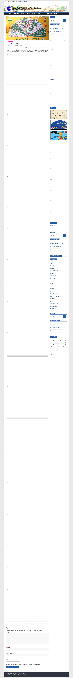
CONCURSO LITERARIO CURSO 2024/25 (57, 31)
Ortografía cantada (53, 227)
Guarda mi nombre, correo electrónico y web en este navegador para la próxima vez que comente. (24, 664)
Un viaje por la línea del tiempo (55, 309)
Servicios (34, 13)
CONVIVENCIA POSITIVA (54, 270)
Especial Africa (52, 285)
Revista (22, 13)
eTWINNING (52, 290)
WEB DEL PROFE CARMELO (55, 228)
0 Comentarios (22, 45)
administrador (16, 45)
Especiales (52, 288)
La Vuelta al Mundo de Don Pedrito (56, 296)
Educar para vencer (53, 281)
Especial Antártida (53, 286)
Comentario (8, 632)
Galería (55, 13)
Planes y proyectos (48, 13)
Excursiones (52, 291)
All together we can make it (55, 261)
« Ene (51, 354)
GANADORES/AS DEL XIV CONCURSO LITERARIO (35, 623)
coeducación (52, 266)
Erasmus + (52, 283)
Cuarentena (52, 273)
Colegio (10, 13)
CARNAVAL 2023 (12, 623)
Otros (51, 299)
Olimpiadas (52, 298)
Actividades (16, 13)
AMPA (51, 263)
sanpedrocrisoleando (54, 303)
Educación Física (53, 278)
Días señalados (9, 41)
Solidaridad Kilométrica (54, 306)
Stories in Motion (53, 308)
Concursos (52, 268)
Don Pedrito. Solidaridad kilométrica (56, 276)
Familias (39, 13)
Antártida (52, 265)
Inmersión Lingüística (54, 293)
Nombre (8, 647)
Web (7, 659)
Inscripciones (52, 295)
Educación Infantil (53, 280)
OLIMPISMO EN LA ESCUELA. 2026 (25, 1)
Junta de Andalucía (53, 225)
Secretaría (28, 13)
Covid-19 (51, 271)
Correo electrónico (10, 653)
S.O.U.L (51, 301)
